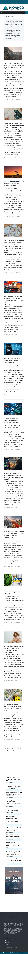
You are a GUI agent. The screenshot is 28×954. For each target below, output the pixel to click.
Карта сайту (8, 945)
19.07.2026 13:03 (9, 449)
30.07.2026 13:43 (9, 272)
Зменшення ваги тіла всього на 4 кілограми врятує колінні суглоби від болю (13, 786)
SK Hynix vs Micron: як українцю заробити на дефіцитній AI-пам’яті (11, 420)
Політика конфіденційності (11, 947)
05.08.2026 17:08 (9, 99)
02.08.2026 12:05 (9, 216)
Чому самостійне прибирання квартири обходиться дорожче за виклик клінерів (14, 794)
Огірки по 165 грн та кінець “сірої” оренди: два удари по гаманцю (14, 592)
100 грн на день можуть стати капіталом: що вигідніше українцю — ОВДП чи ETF (14, 242)
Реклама (21, 1)
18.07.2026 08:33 (9, 507)
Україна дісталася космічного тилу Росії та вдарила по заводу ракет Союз (13, 829)
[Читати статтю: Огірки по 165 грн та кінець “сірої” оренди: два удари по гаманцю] (13, 580)
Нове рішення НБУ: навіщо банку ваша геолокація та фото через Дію (13, 360)
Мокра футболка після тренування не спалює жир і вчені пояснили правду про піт (14, 836)
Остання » (7, 753)
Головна (7, 1)
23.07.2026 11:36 (9, 395)
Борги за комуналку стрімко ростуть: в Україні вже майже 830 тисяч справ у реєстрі (14, 125)
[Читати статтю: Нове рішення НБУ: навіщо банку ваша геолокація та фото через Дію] (13, 349)
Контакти (16, 1)
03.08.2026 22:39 (9, 158)
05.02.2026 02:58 (9, 680)
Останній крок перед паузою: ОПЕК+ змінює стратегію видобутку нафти (14, 183)
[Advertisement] (14, 763)
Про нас (11, 1)
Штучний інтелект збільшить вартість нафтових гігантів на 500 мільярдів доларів (13, 860)
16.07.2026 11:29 (9, 566)
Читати (18, 99)
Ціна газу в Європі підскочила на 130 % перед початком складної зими (14, 810)
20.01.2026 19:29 (9, 739)
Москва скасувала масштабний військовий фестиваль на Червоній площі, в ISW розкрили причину (12, 820)
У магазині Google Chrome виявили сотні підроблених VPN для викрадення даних (13, 779)
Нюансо (14, 933)
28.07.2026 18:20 (9, 334)
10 (10, 750)
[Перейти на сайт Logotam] (14, 893)
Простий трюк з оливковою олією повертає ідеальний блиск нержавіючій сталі (13, 853)
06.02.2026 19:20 (9, 622)
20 (13, 750)
